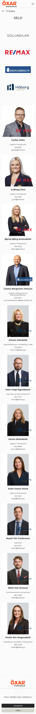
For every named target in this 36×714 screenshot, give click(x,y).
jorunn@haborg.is (18, 449)
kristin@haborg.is (18, 647)
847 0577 (18, 546)
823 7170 (18, 397)
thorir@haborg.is (18, 400)
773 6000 (18, 347)
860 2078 (18, 645)
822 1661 (18, 496)
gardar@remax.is (18, 150)
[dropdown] (32, 4)
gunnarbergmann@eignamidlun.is (18, 300)
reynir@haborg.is (18, 548)
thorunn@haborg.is (18, 350)
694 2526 (18, 246)
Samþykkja (18, 706)
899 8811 (18, 147)
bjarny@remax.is (18, 249)
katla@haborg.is (18, 499)
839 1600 (18, 298)
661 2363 (18, 197)
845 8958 (18, 446)
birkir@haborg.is (18, 598)
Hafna (18, 710)
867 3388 (18, 595)
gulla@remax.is (18, 199)
